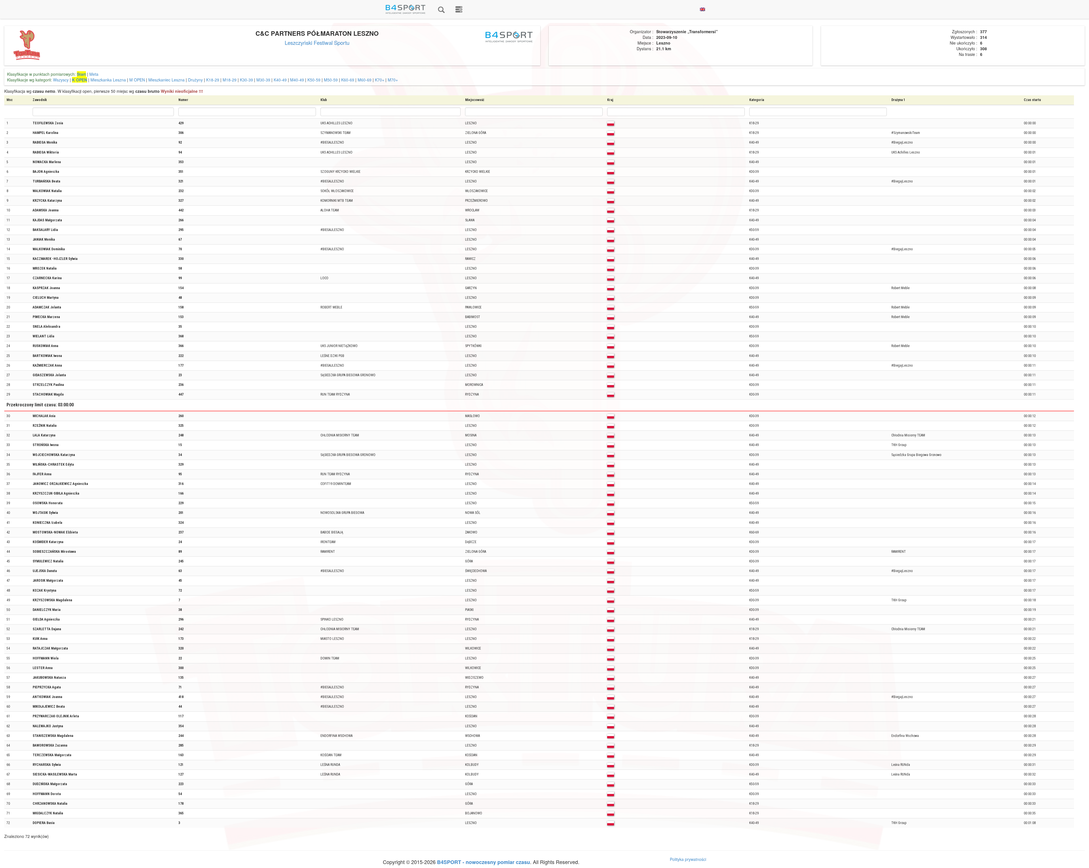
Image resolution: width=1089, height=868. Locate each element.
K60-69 (347, 80)
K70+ (379, 80)
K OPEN (79, 80)
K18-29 (212, 80)
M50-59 (331, 80)
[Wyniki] (441, 9)
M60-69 (365, 80)
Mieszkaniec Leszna (166, 80)
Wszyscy (61, 80)
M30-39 (263, 80)
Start (81, 74)
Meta (93, 74)
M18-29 (230, 80)
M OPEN (137, 80)
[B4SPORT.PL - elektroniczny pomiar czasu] (459, 9)
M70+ (393, 80)
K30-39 (246, 80)
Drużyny (195, 80)
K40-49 (280, 80)
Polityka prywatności (688, 859)
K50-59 (313, 80)
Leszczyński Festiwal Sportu (317, 42)
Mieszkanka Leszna (108, 80)
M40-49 (297, 80)
